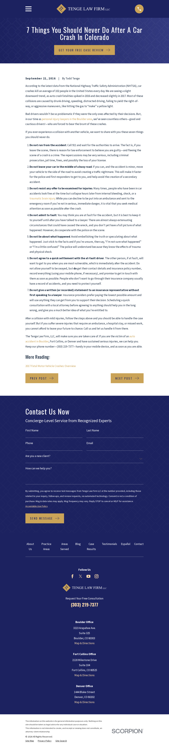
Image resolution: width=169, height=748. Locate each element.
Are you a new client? (37, 456)
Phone (29, 443)
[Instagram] (97, 576)
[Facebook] (72, 576)
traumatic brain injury (42, 198)
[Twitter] (81, 576)
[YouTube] (88, 576)
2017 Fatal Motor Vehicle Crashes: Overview (50, 366)
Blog (78, 544)
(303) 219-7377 (84, 604)
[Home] (83, 9)
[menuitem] (29, 741)
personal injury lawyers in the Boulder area (67, 119)
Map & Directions (84, 643)
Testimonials (109, 544)
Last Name (92, 430)
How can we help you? (38, 468)
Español (125, 544)
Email (89, 443)
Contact (139, 544)
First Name (31, 430)
